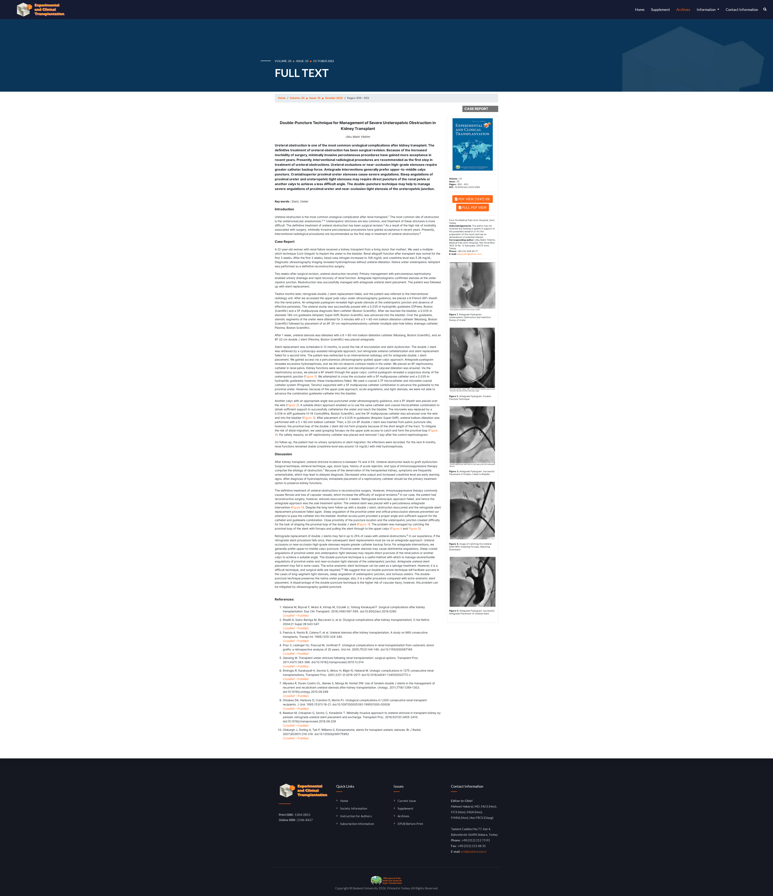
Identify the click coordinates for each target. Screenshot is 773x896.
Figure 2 (292, 405)
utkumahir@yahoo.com (469, 254)
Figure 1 (310, 376)
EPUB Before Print (410, 823)
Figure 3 (308, 417)
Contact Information (742, 9)
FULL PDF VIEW (473, 207)
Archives (683, 9)
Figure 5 (297, 507)
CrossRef (289, 615)
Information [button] (706, 9)
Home (641, 9)
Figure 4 (396, 528)
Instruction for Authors (356, 816)
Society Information (353, 808)
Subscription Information (357, 823)
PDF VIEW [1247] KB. (473, 199)
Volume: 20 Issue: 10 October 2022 (316, 98)
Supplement (660, 9)
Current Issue (407, 801)
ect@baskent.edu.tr (474, 851)
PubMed (303, 615)
